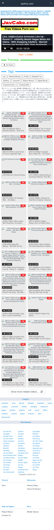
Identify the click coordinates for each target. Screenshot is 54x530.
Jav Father (36, 446)
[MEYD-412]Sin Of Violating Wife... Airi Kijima (13, 199)
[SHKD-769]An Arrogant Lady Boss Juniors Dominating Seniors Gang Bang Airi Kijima (14, 315)
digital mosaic (43, 81)
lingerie (22, 410)
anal (13, 403)
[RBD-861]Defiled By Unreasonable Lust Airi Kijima (39, 338)
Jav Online (36, 436)
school (14, 414)
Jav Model (21, 448)
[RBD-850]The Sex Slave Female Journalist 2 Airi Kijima (40, 384)
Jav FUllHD (7, 462)
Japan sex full (37, 460)
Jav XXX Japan (38, 441)
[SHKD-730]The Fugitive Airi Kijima (39, 314)
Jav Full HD (7, 431)
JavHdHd (6, 434)
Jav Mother (36, 443)
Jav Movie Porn (23, 453)
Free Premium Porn (9, 455)
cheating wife (24, 85)
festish (24, 407)
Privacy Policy (32, 485)
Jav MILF (6, 470)
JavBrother (36, 453)
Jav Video (36, 458)
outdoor (5, 414)
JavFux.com (27, 4)
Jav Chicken (7, 460)
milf (29, 410)
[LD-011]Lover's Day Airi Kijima (14, 175)
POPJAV (35, 434)
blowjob (31, 403)
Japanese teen (38, 448)
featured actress (9, 85)
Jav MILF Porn (8, 436)
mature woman (28, 81)
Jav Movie (21, 443)
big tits (21, 403)
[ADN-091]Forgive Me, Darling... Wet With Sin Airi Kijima (12, 246)
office (45, 410)
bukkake (40, 403)
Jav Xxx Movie (8, 453)
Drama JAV (36, 462)
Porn (4, 485)
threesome (6, 417)
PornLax (35, 455)
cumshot (14, 407)
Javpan (20, 467)
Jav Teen (6, 467)
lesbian (12, 410)
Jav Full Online (8, 439)
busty (50, 403)
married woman (15, 76)
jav (4, 76)
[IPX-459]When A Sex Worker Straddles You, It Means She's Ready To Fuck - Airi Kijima (40, 269)
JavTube (21, 434)
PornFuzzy (36, 439)
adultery (6, 81)
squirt (22, 414)
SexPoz (20, 446)
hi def (26, 76)
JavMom (21, 439)
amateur (5, 403)
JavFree (20, 431)
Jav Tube (36, 467)
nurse (37, 410)
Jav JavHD (36, 465)
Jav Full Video (23, 458)
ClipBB (20, 460)
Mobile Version (33, 512)
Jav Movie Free (23, 470)
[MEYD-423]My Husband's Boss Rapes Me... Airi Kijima (39, 153)
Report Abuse (7, 512)
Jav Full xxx (36, 451)
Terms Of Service (34, 489)
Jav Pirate (6, 465)
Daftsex (20, 455)
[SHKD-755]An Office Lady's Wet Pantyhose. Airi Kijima (13, 222)
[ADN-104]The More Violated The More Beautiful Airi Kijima (40, 245)
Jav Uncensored (8, 472)
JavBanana (22, 451)
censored (16, 81)
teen (39, 414)
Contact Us (6, 515)
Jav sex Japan (23, 462)
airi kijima (10, 65)
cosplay (5, 407)
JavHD (20, 436)
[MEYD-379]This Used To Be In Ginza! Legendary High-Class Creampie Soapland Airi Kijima (13, 154)
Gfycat (35, 470)
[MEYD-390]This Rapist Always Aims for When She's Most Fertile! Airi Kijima (39, 223)
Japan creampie (8, 441)
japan (4, 410)
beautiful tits (37, 76)
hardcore (44, 407)
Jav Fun (20, 465)
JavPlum (6, 446)
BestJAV (6, 448)
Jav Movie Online (9, 458)
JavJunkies (36, 431)
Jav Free (21, 441)
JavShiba (6, 451)
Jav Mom (6, 443)
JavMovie (21, 472)
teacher (31, 414)
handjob (34, 407)
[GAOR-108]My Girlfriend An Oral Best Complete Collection (40, 199)
